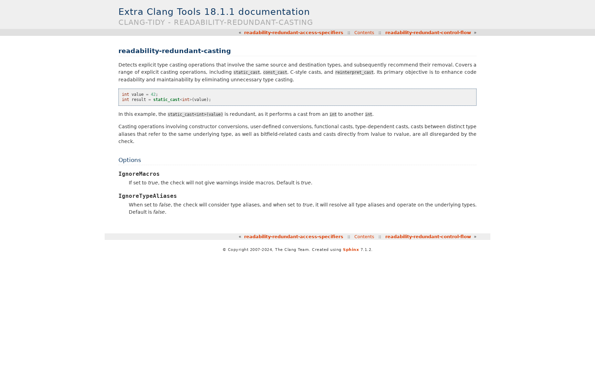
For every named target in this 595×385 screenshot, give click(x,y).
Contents (364, 32)
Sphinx (351, 249)
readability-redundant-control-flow (428, 32)
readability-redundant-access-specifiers (293, 32)
